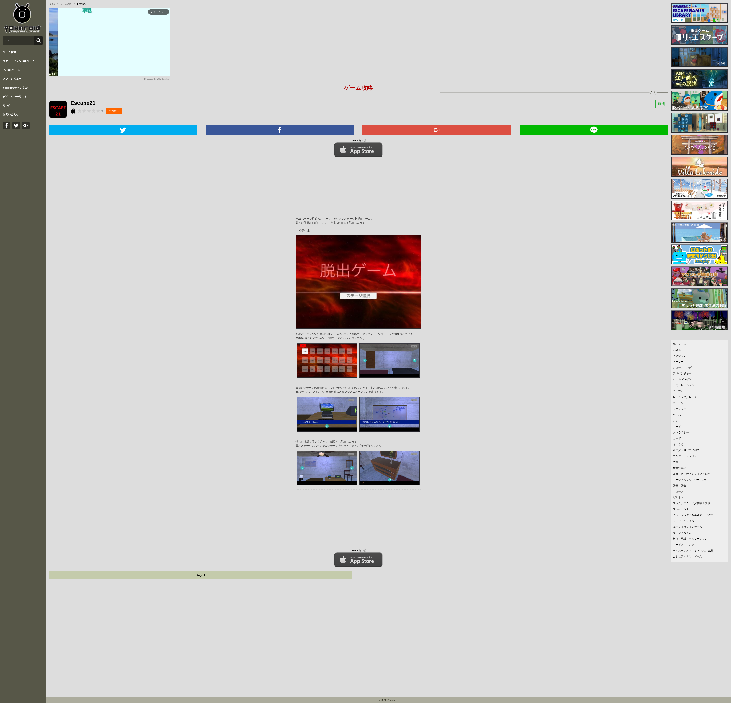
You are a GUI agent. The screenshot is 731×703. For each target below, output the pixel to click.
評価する (114, 111)
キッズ (677, 414)
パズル (677, 349)
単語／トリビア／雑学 (686, 450)
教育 (675, 461)
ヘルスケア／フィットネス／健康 (693, 550)
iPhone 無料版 (358, 140)
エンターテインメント (686, 456)
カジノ (677, 420)
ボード (677, 426)
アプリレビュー (12, 78)
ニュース (678, 491)
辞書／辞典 (679, 485)
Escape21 (82, 4)
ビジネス (678, 497)
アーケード (679, 361)
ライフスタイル (682, 532)
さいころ (678, 444)
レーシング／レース (685, 397)
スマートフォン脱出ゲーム (19, 60)
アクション (679, 355)
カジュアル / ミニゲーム (687, 556)
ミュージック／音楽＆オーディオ (693, 515)
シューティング (682, 367)
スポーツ (678, 402)
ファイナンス (681, 509)
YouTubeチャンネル (15, 87)
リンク (7, 105)
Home (52, 4)
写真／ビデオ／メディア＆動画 (691, 473)
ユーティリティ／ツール (687, 526)
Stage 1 (200, 575)
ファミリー (679, 408)
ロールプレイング (683, 379)
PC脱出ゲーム (11, 69)
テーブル (678, 391)
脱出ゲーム (679, 343)
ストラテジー (681, 432)
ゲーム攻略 (9, 52)
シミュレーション (683, 385)
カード (677, 438)
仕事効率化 (679, 467)
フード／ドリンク (683, 544)
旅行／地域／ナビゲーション (690, 538)
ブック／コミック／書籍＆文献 (691, 503)
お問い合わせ (11, 114)
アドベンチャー (682, 373)
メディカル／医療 (683, 520)
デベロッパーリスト (15, 96)
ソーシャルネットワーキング (690, 479)
